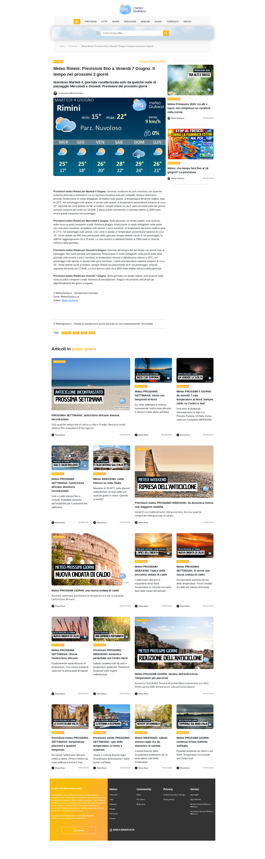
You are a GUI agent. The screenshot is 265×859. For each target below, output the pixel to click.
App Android (195, 799)
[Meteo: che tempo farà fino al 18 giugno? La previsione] (190, 144)
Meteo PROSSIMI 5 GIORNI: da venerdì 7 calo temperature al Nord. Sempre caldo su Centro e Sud (195, 397)
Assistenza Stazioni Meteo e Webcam (201, 812)
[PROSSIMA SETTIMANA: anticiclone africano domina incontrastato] (91, 384)
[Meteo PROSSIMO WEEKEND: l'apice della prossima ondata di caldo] (153, 545)
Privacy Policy (168, 799)
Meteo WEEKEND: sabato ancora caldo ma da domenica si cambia (151, 741)
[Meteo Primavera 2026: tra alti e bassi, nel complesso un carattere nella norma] (190, 79)
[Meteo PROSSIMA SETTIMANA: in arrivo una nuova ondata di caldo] (195, 545)
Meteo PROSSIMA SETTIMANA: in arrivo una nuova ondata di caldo (193, 570)
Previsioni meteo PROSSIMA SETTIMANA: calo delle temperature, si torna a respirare (111, 743)
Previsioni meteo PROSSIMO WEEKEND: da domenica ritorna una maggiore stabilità (174, 504)
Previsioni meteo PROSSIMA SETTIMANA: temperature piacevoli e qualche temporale (70, 743)
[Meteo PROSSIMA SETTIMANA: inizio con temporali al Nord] (153, 370)
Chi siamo (78, 830)
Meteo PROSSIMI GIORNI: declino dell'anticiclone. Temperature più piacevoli (166, 676)
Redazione (140, 804)
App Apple (194, 794)
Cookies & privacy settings (174, 794)
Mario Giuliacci (70, 300)
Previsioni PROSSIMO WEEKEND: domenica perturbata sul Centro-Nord (110, 654)
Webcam (145, 21)
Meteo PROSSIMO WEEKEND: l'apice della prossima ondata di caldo (151, 570)
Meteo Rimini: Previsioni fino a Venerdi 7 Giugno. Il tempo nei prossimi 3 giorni (117, 46)
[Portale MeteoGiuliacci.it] (132, 9)
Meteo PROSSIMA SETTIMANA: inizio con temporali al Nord (149, 395)
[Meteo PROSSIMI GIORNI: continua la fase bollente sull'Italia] (195, 716)
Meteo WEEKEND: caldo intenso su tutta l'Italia (108, 480)
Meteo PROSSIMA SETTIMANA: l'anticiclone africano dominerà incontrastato (68, 484)
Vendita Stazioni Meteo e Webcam (200, 805)
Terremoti (113, 813)
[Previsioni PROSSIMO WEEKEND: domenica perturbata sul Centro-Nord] (111, 629)
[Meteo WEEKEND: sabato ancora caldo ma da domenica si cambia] (153, 716)
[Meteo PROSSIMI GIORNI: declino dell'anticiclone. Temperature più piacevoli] (174, 642)
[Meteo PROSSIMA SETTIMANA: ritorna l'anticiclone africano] (70, 629)
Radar (158, 21)
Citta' (111, 799)
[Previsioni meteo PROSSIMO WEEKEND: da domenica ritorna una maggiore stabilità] (174, 471)
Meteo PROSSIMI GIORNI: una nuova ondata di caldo (85, 590)
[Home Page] (77, 21)
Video (138, 794)
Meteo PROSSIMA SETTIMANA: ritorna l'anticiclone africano (65, 654)
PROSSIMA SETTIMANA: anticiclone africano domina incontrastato (85, 417)
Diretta (112, 818)
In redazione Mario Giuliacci (71, 93)
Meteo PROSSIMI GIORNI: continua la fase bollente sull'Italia (193, 741)
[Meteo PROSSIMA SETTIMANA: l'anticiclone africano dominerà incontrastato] (70, 457)
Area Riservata (124, 830)
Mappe (112, 809)
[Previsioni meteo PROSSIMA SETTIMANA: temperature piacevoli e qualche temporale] (70, 716)
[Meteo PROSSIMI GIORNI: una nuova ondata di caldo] (91, 559)
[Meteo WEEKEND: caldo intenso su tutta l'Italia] (111, 457)
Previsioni (73, 46)
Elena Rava (60, 435)
